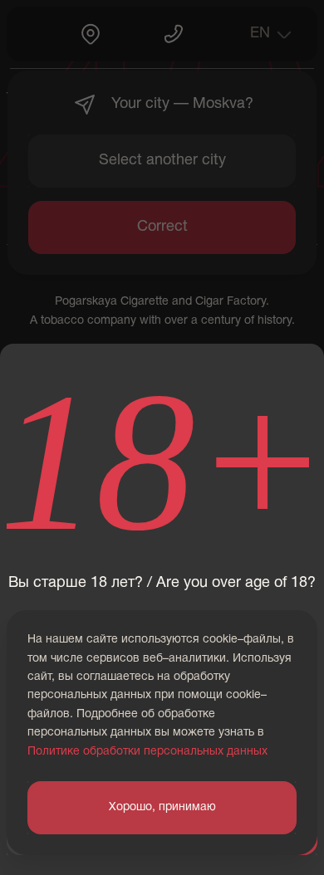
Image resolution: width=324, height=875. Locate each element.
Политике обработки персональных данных (147, 751)
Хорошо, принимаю (162, 807)
